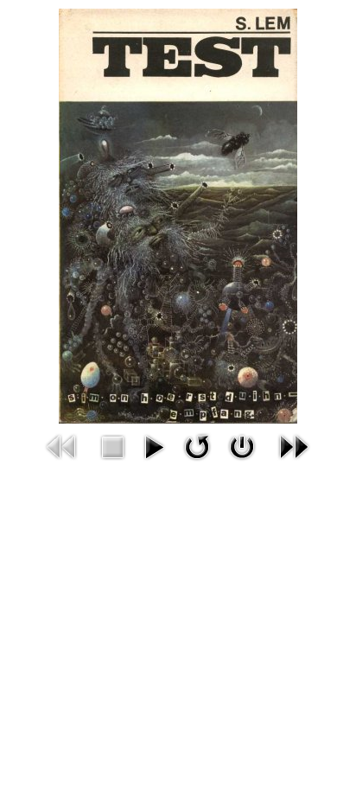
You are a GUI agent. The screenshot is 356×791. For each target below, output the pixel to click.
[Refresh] (197, 445)
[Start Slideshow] (154, 445)
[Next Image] (294, 445)
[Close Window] (241, 445)
